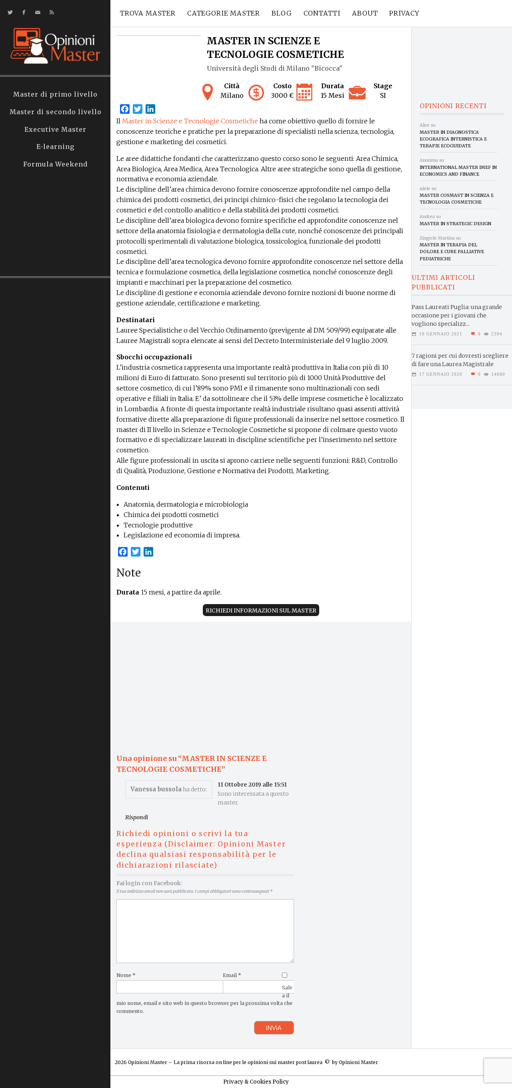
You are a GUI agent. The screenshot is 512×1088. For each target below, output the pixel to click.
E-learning (55, 147)
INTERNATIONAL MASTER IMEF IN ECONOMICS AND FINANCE (458, 170)
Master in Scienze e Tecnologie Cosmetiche (190, 121)
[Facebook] (22, 12)
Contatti (322, 13)
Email (232, 975)
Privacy (404, 13)
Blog (282, 13)
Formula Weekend (55, 164)
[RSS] (50, 12)
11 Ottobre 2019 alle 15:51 (252, 784)
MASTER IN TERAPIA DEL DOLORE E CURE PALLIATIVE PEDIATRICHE (452, 252)
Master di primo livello (55, 94)
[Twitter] (8, 12)
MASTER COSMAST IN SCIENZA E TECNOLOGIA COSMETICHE (457, 198)
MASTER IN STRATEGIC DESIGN (455, 223)
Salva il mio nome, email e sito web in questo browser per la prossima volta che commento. (204, 999)
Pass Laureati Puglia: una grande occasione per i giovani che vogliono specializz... (457, 315)
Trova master (148, 13)
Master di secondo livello (56, 112)
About (365, 13)
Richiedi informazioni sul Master (261, 610)
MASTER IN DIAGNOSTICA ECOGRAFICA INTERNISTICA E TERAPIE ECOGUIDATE (453, 139)
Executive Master (55, 129)
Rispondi (136, 817)
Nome (126, 975)
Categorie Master (223, 13)
